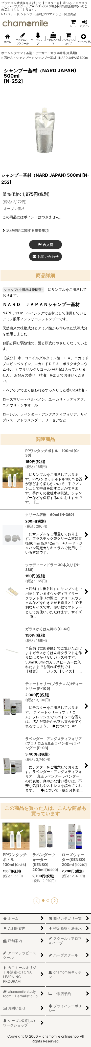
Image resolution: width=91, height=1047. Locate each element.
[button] (83, 38)
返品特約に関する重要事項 (27, 230)
